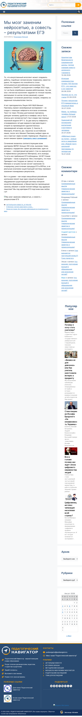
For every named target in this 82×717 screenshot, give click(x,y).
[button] (4, 11)
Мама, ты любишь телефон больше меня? (69, 114)
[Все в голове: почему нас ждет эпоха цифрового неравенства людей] (71, 454)
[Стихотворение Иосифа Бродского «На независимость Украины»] (71, 409)
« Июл (68, 636)
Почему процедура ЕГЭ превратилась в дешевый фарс (69, 103)
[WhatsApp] (65, 686)
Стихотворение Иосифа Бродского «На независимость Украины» (71, 418)
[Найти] (75, 33)
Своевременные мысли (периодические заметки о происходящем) (68, 189)
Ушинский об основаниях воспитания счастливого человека (66, 125)
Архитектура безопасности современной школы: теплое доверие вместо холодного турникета (68, 65)
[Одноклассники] (54, 686)
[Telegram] (57, 686)
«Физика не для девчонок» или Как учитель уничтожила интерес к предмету (70, 369)
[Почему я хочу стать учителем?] (71, 322)
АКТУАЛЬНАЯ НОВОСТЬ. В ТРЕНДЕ (18, 205)
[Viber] (62, 686)
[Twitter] (59, 686)
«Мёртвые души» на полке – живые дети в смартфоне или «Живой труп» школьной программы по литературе (69, 143)
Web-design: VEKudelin (71, 712)
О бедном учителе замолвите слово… (19, 207)
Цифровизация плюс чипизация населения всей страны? (71, 509)
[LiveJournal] (71, 686)
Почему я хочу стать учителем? (70, 327)
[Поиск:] (66, 33)
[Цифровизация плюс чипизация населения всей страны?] (71, 500)
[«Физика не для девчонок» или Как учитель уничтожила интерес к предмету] (71, 357)
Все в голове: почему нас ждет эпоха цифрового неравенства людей (71, 465)
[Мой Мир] (68, 686)
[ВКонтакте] (51, 686)
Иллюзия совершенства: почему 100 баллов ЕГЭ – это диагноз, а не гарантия (69, 84)
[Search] (78, 5)
